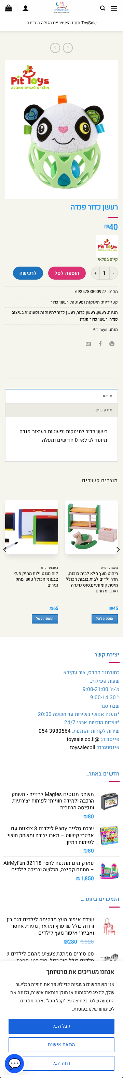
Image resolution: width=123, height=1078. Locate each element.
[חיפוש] (102, 8)
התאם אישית (61, 1044)
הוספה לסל (67, 273)
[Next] (5, 563)
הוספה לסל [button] (104, 618)
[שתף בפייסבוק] (100, 344)
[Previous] (117, 563)
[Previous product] (55, 48)
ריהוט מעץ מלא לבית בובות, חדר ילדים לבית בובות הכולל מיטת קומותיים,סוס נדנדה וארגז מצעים (92, 582)
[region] (61, 1019)
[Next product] (68, 48)
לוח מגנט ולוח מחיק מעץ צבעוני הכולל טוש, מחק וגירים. (36, 579)
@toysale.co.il (83, 739)
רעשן (101, 312)
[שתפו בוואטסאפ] (112, 344)
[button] (114, 8)
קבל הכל (61, 1026)
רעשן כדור (60, 302)
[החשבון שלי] (25, 7)
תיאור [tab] (107, 396)
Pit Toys (100, 329)
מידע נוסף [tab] (103, 410)
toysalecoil (82, 747)
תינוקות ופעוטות (85, 302)
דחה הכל (62, 1063)
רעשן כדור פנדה (94, 319)
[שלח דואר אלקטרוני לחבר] (88, 344)
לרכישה (28, 273)
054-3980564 (55, 731)
